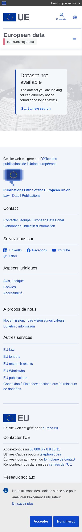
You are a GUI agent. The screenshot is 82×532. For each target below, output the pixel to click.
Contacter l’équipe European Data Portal (33, 220)
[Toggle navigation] (74, 39)
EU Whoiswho (14, 371)
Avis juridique (13, 281)
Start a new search (36, 108)
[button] (66, 3)
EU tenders (11, 356)
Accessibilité (12, 293)
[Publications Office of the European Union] (39, 176)
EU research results (18, 364)
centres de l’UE (60, 464)
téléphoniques (50, 454)
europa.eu (50, 428)
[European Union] (39, 418)
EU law (8, 349)
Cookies (9, 287)
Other (13, 256)
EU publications (15, 378)
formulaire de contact (59, 459)
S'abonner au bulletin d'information (29, 226)
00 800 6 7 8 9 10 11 (45, 449)
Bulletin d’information (19, 326)
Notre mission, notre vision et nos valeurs (34, 320)
